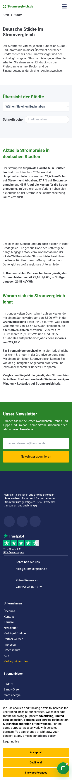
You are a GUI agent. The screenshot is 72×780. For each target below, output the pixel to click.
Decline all (36, 762)
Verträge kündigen (15, 633)
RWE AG (9, 684)
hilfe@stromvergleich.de (31, 569)
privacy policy (46, 736)
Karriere (9, 622)
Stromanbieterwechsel (23, 350)
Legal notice (11, 741)
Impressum (11, 644)
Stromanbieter (13, 673)
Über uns (9, 611)
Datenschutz (12, 650)
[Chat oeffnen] (63, 768)
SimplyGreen (12, 689)
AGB (6, 656)
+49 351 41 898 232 (29, 587)
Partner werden (13, 639)
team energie (12, 695)
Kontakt (9, 616)
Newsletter (10, 628)
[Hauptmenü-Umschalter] (64, 6)
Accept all (36, 752)
